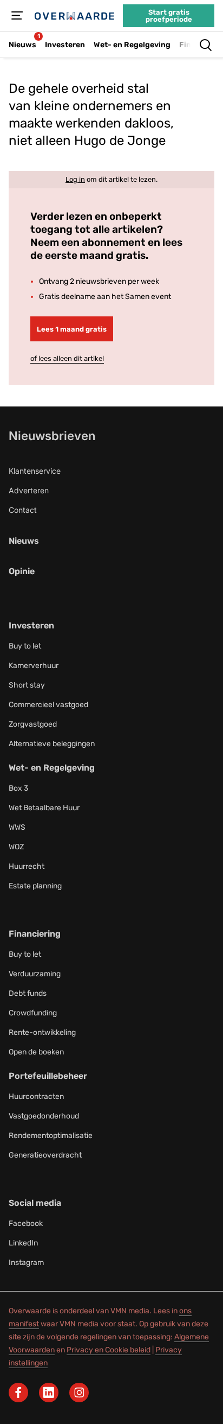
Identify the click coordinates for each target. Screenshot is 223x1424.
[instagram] (79, 1392)
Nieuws (24, 541)
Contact (23, 509)
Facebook (26, 1223)
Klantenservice (35, 470)
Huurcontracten (36, 1096)
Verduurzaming (35, 973)
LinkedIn (23, 1243)
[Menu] (17, 16)
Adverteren (29, 490)
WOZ (16, 846)
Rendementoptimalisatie (51, 1135)
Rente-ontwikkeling (42, 1032)
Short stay (27, 685)
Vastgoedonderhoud (44, 1116)
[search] (205, 45)
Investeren (31, 625)
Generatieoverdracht (45, 1155)
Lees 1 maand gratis (72, 329)
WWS (17, 827)
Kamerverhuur (33, 665)
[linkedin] (48, 1392)
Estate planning (35, 886)
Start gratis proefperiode (169, 15)
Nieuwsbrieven (52, 436)
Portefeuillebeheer (48, 1076)
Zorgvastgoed (33, 724)
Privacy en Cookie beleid (108, 1350)
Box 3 (18, 788)
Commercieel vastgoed (48, 704)
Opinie (22, 571)
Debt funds (28, 993)
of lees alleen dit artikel (67, 358)
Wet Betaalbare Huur (44, 807)
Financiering (35, 934)
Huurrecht (26, 866)
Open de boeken (36, 1052)
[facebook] (18, 1392)
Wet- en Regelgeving (52, 767)
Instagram (26, 1262)
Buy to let (25, 646)
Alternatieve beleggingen (52, 743)
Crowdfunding (33, 1013)
